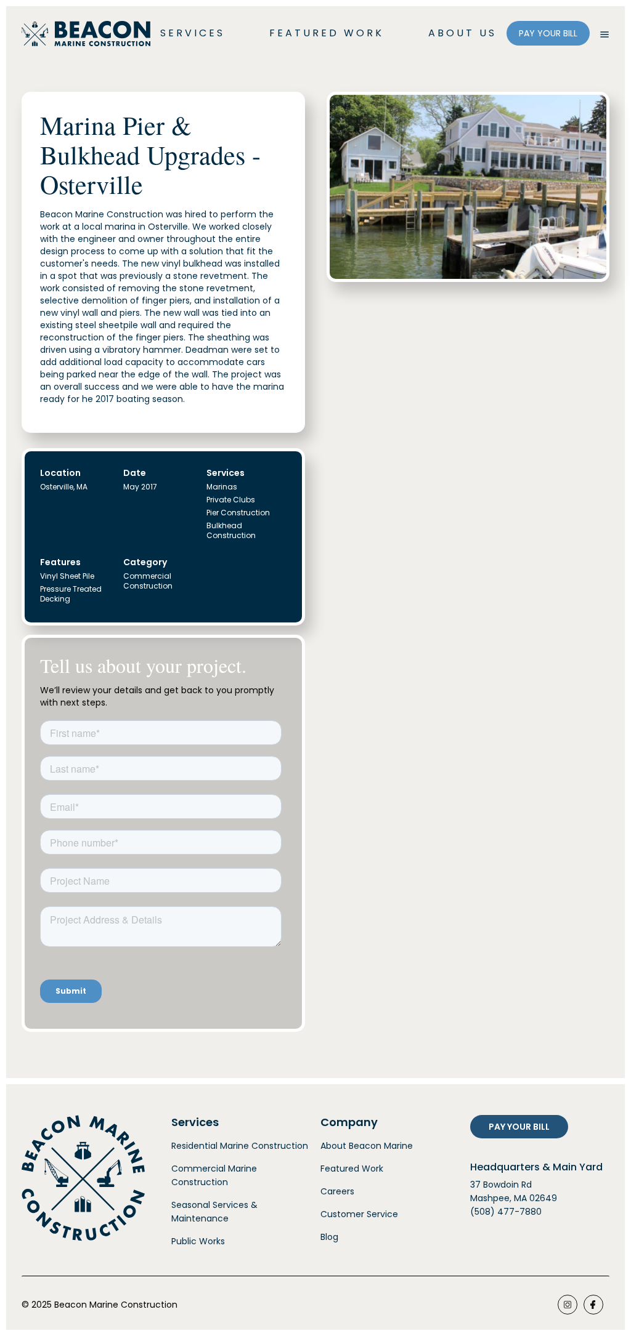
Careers (337, 1191)
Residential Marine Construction (239, 1146)
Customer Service (359, 1214)
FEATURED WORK (326, 33)
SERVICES (192, 33)
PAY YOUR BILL (548, 33)
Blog (329, 1237)
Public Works (198, 1241)
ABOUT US (462, 33)
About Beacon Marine (366, 1146)
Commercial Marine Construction (214, 1175)
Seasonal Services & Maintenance (214, 1212)
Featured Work (351, 1168)
